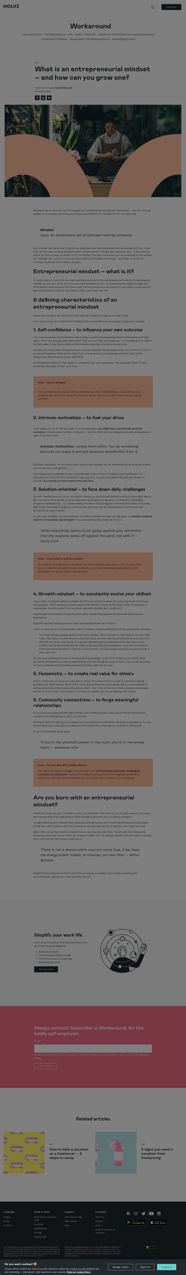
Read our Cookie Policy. (79, 1272)
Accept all (167, 1267)
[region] (93, 1267)
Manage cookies (121, 1267)
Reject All (145, 1267)
